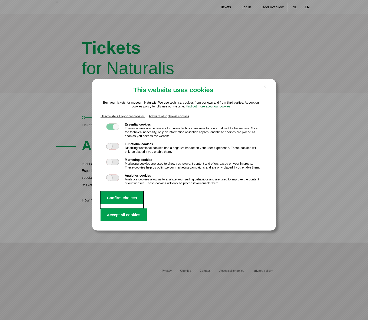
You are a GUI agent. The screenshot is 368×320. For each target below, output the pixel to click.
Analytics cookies (138, 175)
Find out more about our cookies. (208, 106)
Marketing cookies (138, 159)
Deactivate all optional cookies (123, 116)
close (264, 86)
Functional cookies (139, 144)
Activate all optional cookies (169, 116)
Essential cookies (138, 124)
